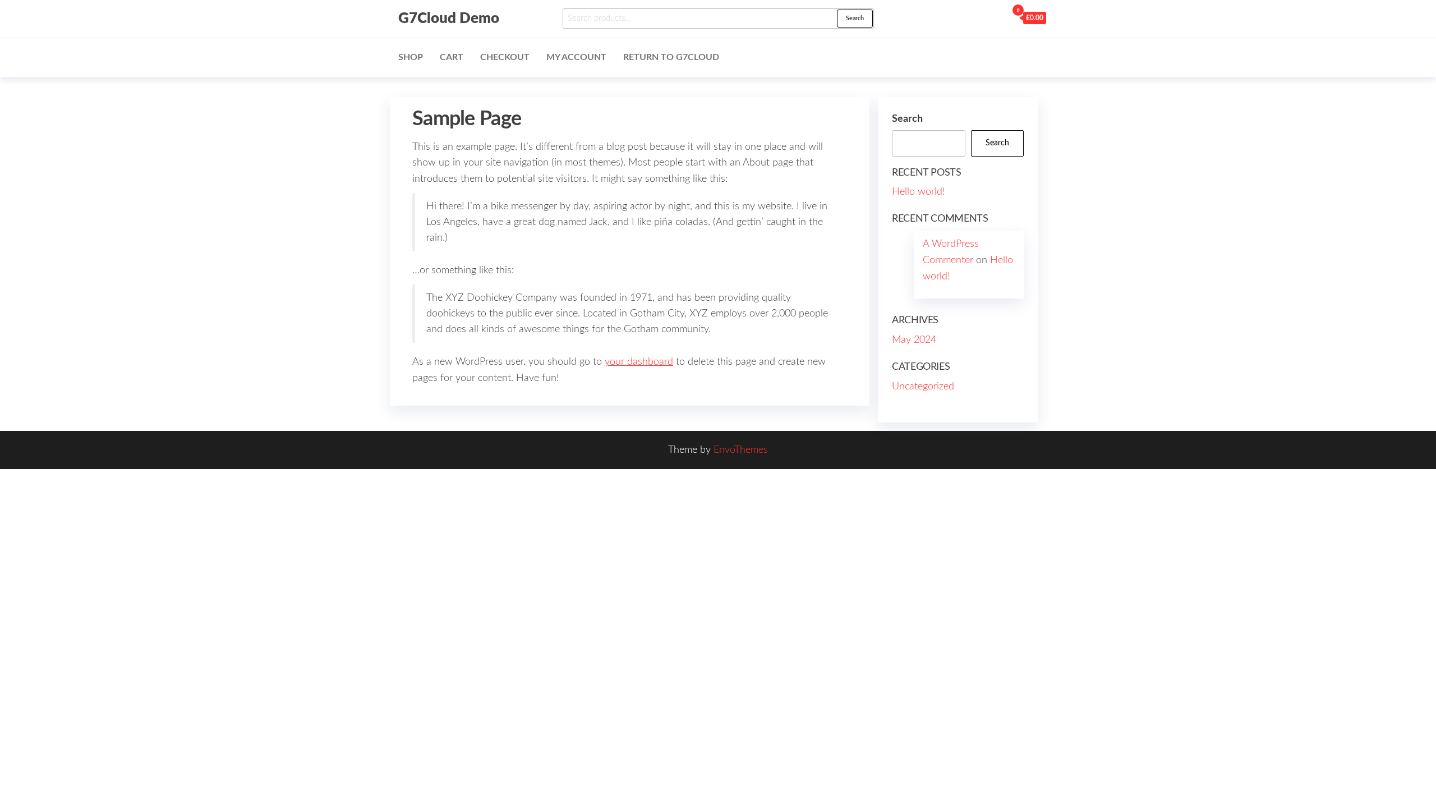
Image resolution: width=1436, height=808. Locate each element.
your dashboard (639, 362)
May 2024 (914, 340)
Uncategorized (923, 387)
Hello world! (918, 192)
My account (576, 57)
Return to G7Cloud (671, 57)
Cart (451, 57)
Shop (410, 57)
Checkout (505, 57)
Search (855, 18)
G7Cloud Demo (448, 18)
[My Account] (996, 17)
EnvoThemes (741, 450)
